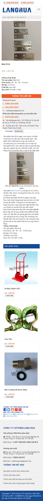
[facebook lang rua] (5, 410)
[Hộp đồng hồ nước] (20, 414)
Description (9, 131)
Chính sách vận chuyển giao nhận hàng (18, 483)
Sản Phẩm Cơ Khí (13, 17)
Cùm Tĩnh (8, 339)
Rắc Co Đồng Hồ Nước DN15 (16, 390)
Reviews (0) (18, 131)
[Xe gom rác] (32, 414)
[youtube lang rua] (12, 410)
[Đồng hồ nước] (8, 414)
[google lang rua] (16, 410)
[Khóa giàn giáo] (10, 416)
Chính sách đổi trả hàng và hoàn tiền (17, 479)
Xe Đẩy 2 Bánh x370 (12, 289)
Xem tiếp (10, 295)
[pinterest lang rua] (20, 410)
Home (5, 17)
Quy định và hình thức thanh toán (16, 471)
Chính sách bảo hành (11, 475)
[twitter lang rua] (8, 410)
